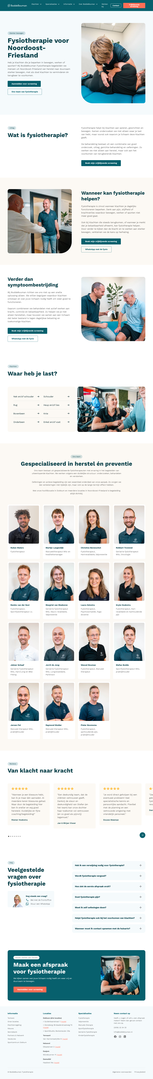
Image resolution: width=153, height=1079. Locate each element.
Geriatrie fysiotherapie (87, 1032)
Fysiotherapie (84, 1018)
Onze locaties (13, 1021)
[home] (17, 5)
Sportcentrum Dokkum (17, 1042)
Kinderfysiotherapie (86, 1035)
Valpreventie (83, 1021)
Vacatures (12, 1039)
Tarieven (11, 1018)
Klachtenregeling (14, 1025)
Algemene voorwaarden (122, 1072)
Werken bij (105, 5)
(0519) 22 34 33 (120, 1027)
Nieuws (11, 1028)
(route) (63, 1021)
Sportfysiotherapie (86, 1028)
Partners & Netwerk (16, 1035)
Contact (116, 5)
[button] (37, 4)
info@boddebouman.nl (123, 1032)
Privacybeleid (139, 1072)
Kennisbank (12, 1032)
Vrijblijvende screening (134, 5)
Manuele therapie (85, 1025)
